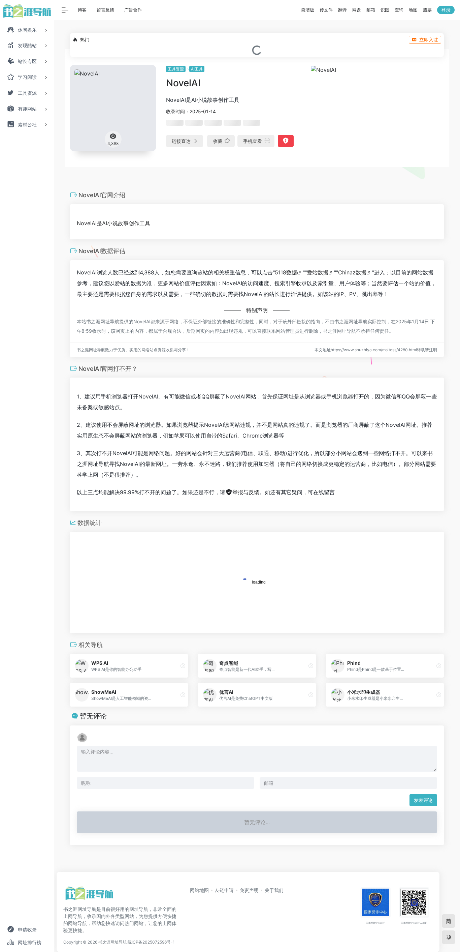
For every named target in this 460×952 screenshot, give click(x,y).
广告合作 (133, 9)
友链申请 (224, 890)
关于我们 (274, 890)
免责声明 (249, 890)
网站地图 (199, 890)
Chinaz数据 (352, 272)
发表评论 (423, 800)
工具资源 (176, 68)
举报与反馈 (245, 492)
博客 (82, 9)
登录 (446, 10)
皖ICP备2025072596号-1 (151, 942)
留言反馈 (105, 9)
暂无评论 (93, 716)
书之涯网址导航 (112, 942)
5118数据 (286, 272)
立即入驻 (428, 39)
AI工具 (197, 68)
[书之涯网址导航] (89, 895)
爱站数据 (317, 272)
